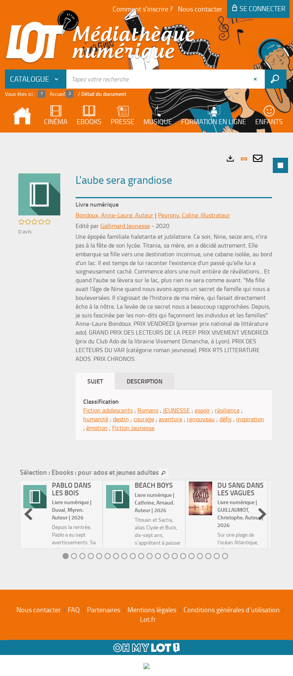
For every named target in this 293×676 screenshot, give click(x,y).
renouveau (201, 419)
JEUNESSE (176, 410)
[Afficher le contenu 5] (99, 556)
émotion (97, 428)
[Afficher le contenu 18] (208, 556)
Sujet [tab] (95, 381)
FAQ (74, 609)
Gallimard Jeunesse (125, 226)
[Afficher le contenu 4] (91, 556)
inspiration (250, 419)
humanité (95, 419)
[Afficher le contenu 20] (225, 556)
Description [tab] (145, 381)
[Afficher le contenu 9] (133, 556)
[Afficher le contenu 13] (166, 556)
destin (121, 419)
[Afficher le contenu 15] (183, 556)
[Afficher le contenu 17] (200, 556)
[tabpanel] (146, 359)
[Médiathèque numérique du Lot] (100, 43)
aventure (170, 419)
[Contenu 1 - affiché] (66, 556)
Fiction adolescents (108, 410)
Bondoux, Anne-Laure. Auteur (114, 215)
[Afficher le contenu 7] (116, 556)
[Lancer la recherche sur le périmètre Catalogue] (276, 79)
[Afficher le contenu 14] (175, 556)
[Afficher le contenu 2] (74, 556)
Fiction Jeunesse (133, 428)
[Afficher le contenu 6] (108, 556)
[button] (39, 193)
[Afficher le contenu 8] (124, 556)
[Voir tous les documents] (164, 473)
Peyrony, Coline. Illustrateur (194, 215)
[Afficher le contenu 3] (82, 556)
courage (144, 419)
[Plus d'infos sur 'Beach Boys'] (118, 497)
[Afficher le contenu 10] (141, 556)
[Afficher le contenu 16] (191, 556)
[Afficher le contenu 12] (158, 556)
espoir (202, 410)
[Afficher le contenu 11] (149, 556)
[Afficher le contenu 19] (217, 556)
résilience (227, 410)
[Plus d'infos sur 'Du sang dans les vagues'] (200, 498)
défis (225, 419)
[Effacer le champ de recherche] (256, 79)
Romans (147, 410)
